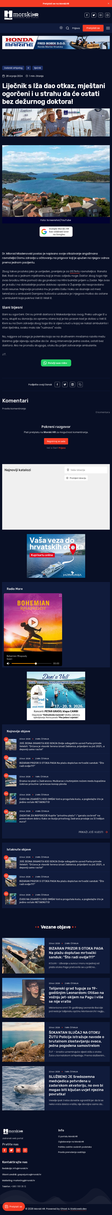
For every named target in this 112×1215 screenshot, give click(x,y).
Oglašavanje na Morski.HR (71, 1141)
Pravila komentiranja (14, 408)
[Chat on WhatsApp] (56, 362)
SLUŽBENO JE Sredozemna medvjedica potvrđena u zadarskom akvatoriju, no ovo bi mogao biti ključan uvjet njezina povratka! (76, 1085)
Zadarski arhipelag (13, 67)
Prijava (76, 28)
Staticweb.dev (78, 1208)
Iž (28, 67)
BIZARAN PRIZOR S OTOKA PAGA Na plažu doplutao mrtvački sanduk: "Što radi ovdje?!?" (76, 952)
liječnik (37, 67)
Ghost (63, 1208)
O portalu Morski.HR (68, 1136)
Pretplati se (93, 28)
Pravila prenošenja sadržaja (72, 1152)
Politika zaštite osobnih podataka (75, 1146)
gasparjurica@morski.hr (29, 1174)
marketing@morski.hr (24, 1180)
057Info (75, 271)
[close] (108, 3)
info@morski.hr (20, 1168)
